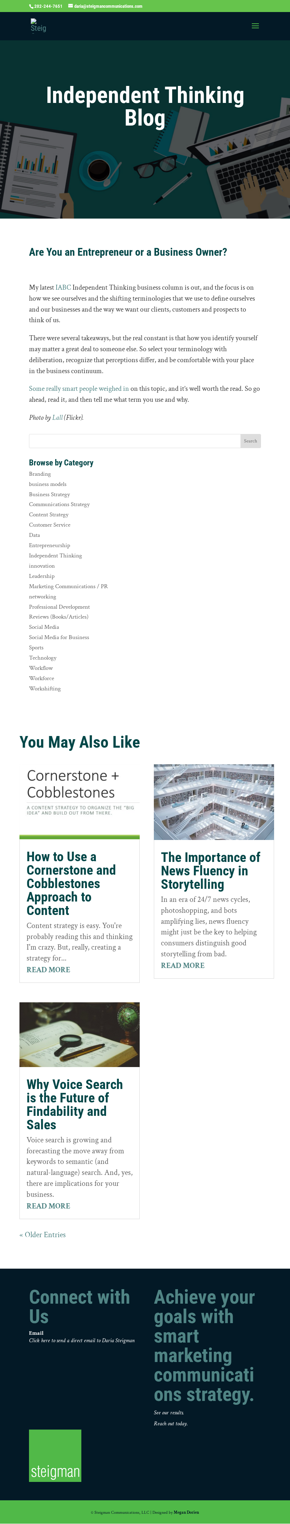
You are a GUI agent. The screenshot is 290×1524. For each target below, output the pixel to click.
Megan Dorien (186, 1512)
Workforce (41, 678)
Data (34, 535)
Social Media (44, 627)
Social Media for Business (59, 637)
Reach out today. (171, 1423)
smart (70, 388)
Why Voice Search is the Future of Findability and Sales (75, 1104)
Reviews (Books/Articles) (58, 617)
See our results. (169, 1412)
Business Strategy (49, 494)
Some (37, 388)
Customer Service (49, 525)
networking (42, 597)
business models (47, 484)
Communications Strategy (59, 504)
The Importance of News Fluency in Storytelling (210, 871)
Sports (36, 647)
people (88, 388)
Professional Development (59, 607)
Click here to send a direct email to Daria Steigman (82, 1340)
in (126, 388)
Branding (40, 474)
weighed (110, 388)
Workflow (41, 668)
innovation (42, 566)
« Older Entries (42, 1235)
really (53, 388)
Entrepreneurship (49, 545)
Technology (43, 658)
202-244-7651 (48, 6)
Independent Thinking (55, 556)
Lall (57, 417)
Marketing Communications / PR (68, 586)
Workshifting (45, 689)
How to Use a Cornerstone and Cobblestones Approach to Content (71, 883)
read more (48, 970)
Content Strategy (49, 514)
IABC (63, 287)
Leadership (41, 576)
